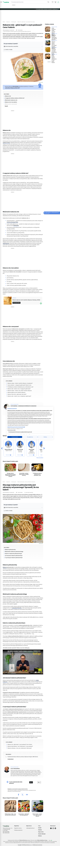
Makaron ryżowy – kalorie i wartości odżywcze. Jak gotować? (20, 383)
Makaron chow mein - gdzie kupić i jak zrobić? (17, 394)
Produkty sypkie (13, 21)
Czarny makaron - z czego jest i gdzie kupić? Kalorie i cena (19, 385)
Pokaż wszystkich (39, 457)
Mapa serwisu (41, 831)
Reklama (40, 835)
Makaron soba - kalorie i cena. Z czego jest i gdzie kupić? (19, 389)
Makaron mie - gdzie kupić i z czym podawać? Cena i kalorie (20, 744)
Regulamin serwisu (18, 828)
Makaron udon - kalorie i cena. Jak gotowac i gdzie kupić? (19, 396)
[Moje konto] (58, 2)
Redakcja (40, 829)
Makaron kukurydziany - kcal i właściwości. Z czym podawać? (20, 746)
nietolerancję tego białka (12, 222)
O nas (39, 825)
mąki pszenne (6, 243)
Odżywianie (8, 21)
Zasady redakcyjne (41, 833)
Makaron (5, 567)
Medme (4, 21)
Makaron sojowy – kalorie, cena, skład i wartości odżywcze (20, 390)
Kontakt (39, 827)
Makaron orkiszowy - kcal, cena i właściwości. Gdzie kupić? (20, 748)
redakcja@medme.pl (30, 828)
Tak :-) (31, 782)
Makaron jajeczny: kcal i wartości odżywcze (16, 392)
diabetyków (16, 225)
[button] (1, 2)
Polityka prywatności (18, 830)
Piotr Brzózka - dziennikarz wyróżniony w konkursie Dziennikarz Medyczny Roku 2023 (18, 31)
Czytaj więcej (10, 759)
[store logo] (6, 2)
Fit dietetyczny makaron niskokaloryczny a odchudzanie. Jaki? (20, 387)
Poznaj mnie (8, 454)
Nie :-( (39, 782)
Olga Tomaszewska (30, 492)
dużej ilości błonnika (17, 608)
